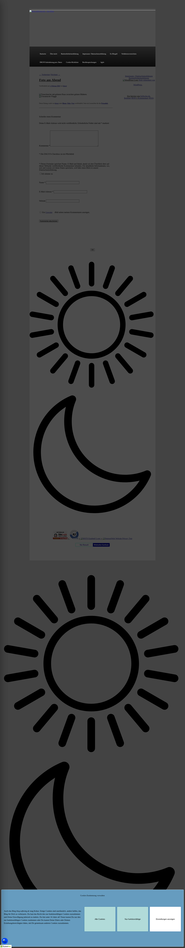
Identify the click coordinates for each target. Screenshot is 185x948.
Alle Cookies (100, 919)
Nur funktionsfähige (133, 919)
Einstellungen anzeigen (165, 919)
